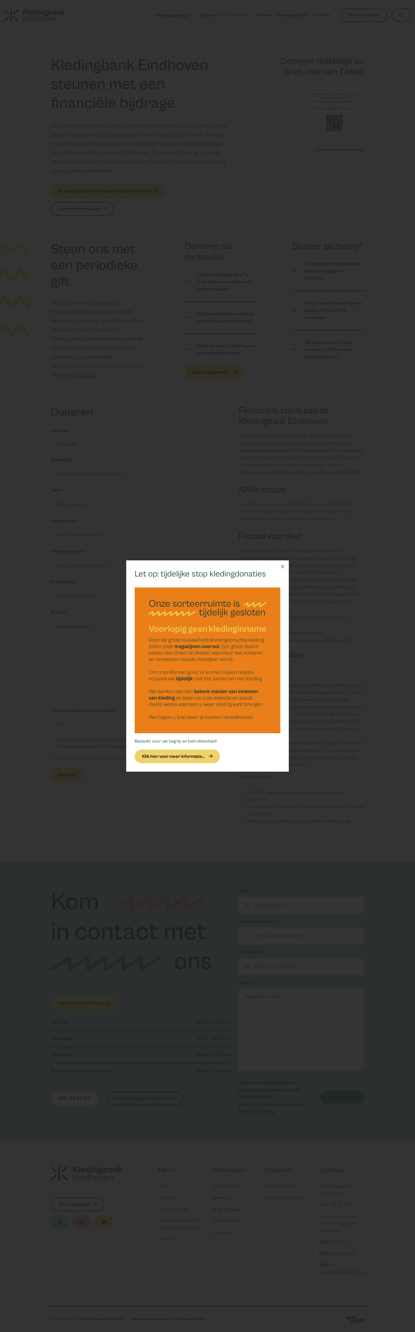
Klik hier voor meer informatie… (174, 756)
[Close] (282, 566)
